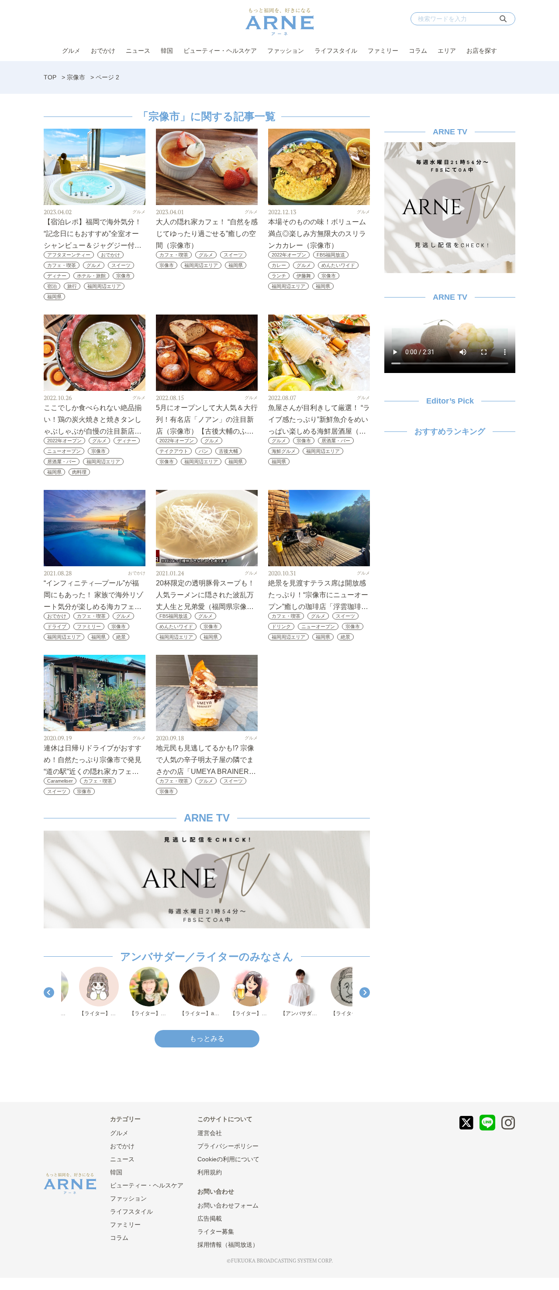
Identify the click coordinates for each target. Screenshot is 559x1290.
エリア (447, 50)
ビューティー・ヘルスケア (220, 50)
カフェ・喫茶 (61, 265)
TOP (50, 77)
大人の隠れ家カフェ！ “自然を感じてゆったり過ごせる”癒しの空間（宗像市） (207, 233)
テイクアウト (173, 451)
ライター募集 (215, 1231)
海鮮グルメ (284, 451)
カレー (279, 265)
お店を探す (481, 50)
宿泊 (52, 286)
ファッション (285, 50)
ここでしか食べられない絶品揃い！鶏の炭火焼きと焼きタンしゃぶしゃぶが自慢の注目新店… (92, 419)
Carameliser (60, 781)
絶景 (121, 637)
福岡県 (54, 296)
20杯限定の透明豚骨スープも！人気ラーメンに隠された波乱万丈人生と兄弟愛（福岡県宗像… (205, 594)
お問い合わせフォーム (228, 1205)
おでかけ (103, 50)
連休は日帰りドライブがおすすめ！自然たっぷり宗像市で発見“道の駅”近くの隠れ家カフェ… (92, 759)
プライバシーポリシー (228, 1146)
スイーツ (121, 265)
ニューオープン (64, 451)
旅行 (72, 286)
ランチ (279, 275)
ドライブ (56, 626)
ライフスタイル (335, 50)
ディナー (56, 275)
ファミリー (383, 50)
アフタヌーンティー (68, 254)
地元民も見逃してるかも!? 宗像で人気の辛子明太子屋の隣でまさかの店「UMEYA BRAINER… (206, 759)
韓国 (167, 50)
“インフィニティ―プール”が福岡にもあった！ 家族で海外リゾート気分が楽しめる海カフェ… (93, 594)
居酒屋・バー (61, 461)
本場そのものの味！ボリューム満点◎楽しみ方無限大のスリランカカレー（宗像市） (317, 233)
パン (203, 451)
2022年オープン (289, 254)
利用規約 (209, 1172)
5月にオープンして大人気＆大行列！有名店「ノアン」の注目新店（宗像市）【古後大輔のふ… (207, 419)
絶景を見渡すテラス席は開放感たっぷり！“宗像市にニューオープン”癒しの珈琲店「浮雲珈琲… (318, 594)
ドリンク (281, 626)
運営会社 (209, 1132)
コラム (418, 50)
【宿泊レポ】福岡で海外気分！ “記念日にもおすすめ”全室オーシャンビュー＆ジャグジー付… (92, 233)
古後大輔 (228, 451)
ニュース (138, 50)
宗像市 (76, 77)
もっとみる (207, 1038)
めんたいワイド (338, 265)
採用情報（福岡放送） (228, 1244)
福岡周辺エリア (104, 286)
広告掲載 (209, 1218)
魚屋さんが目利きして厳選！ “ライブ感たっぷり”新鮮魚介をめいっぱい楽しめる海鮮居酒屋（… (319, 419)
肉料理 (79, 472)
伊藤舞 (304, 275)
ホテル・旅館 (91, 275)
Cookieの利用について (228, 1159)
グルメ (71, 50)
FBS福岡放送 (331, 254)
